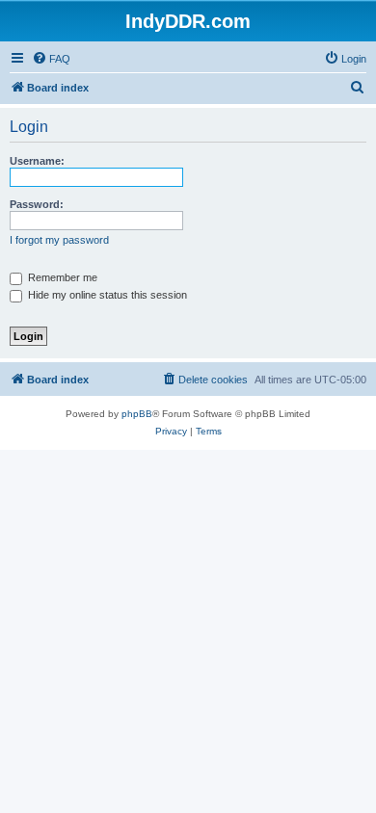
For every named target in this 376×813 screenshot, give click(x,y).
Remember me (61, 277)
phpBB (136, 413)
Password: (37, 204)
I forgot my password (59, 240)
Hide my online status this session (106, 295)
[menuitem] (51, 58)
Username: (37, 161)
